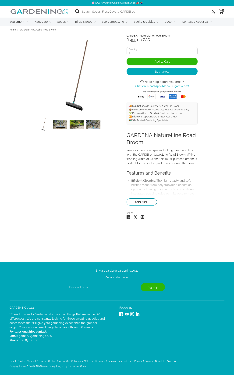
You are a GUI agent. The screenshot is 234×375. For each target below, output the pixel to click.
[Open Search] (77, 11)
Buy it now (162, 71)
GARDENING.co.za (38, 366)
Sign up (153, 287)
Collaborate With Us (82, 361)
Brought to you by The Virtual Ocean (68, 366)
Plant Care (41, 21)
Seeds (62, 21)
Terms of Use (125, 361)
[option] (76, 75)
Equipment (17, 21)
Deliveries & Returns (105, 361)
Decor (168, 21)
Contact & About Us (195, 21)
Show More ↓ (142, 202)
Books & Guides (145, 21)
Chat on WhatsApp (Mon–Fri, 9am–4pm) (162, 86)
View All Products (36, 361)
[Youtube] (127, 314)
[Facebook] (121, 314)
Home (13, 29)
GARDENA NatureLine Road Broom (38, 29)
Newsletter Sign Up (165, 361)
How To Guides (17, 361)
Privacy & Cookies (143, 361)
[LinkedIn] (137, 314)
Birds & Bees (84, 21)
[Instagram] (132, 314)
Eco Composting (113, 21)
